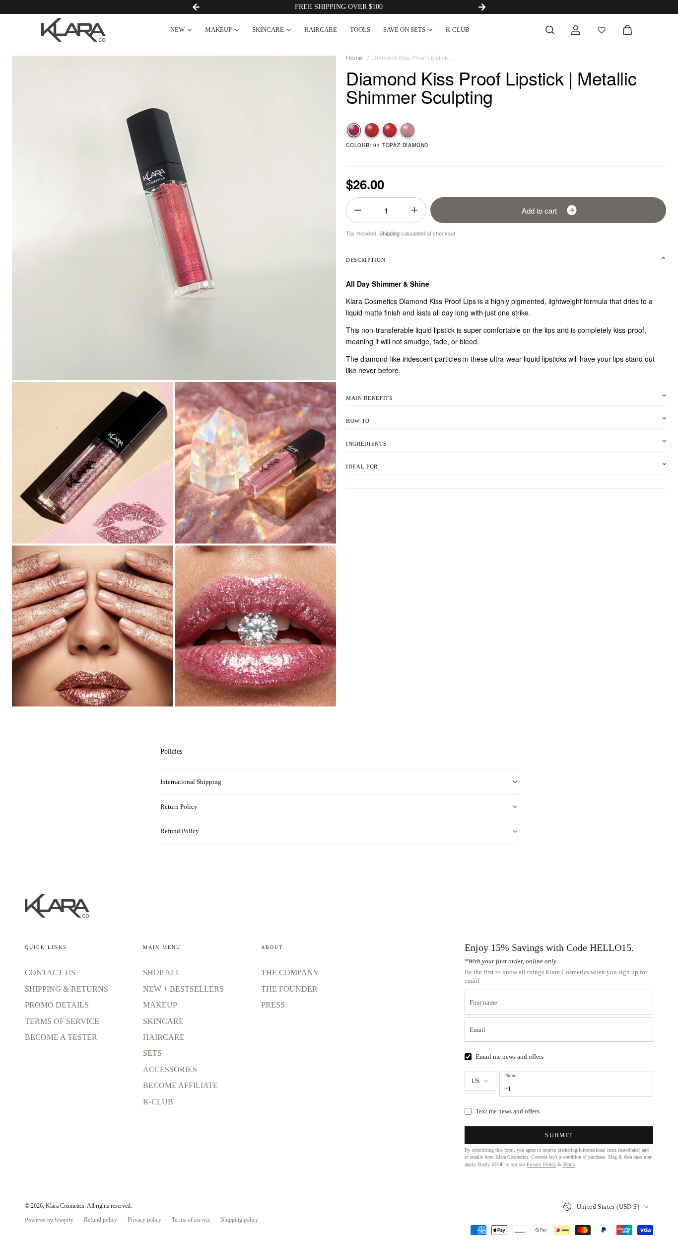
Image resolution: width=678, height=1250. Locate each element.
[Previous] (196, 7)
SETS (152, 1053)
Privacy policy (144, 1219)
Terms (569, 1164)
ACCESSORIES (170, 1069)
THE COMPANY (290, 972)
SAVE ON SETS (404, 29)
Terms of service (191, 1219)
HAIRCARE (320, 29)
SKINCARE (268, 29)
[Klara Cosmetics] (73, 30)
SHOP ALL (162, 972)
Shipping (389, 233)
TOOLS (360, 29)
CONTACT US (50, 972)
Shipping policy (239, 1219)
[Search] (550, 29)
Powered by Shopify (49, 1220)
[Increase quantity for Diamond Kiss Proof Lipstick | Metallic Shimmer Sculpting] (414, 210)
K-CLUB (458, 29)
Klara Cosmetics (65, 1205)
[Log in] (575, 29)
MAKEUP (218, 29)
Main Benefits (369, 398)
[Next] (482, 7)
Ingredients (366, 444)
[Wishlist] (601, 29)
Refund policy (100, 1219)
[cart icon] (627, 29)
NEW (177, 29)
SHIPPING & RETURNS (66, 989)
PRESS (273, 1005)
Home (354, 57)
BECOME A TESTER (61, 1037)
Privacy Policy (541, 1164)
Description (365, 260)
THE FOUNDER (289, 989)
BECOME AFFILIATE (180, 1085)
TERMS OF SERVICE (62, 1021)
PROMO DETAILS (57, 1005)
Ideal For (362, 466)
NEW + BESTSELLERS (183, 989)
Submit (559, 1135)
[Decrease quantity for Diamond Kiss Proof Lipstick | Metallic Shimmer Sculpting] (357, 210)
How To (358, 421)
